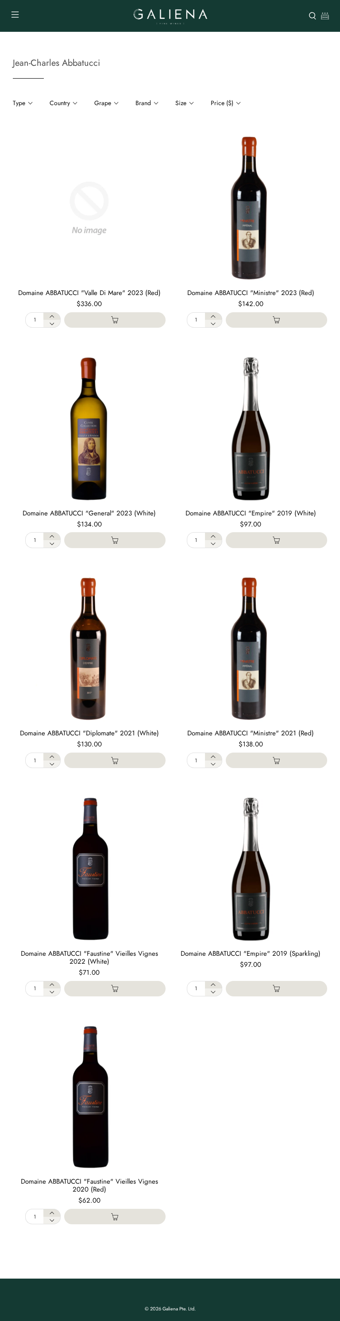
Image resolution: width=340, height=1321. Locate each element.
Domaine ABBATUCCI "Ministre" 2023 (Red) (250, 293)
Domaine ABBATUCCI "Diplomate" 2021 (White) (89, 733)
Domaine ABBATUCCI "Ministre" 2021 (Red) (250, 733)
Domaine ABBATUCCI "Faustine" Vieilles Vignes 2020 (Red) (89, 1185)
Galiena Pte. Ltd (178, 1308)
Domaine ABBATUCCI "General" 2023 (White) (89, 513)
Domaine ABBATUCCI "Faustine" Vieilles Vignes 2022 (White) (89, 957)
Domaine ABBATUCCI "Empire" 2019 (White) (250, 513)
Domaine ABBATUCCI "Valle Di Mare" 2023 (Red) (89, 293)
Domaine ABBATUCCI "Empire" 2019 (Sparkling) (251, 953)
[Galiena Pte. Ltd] (170, 16)
